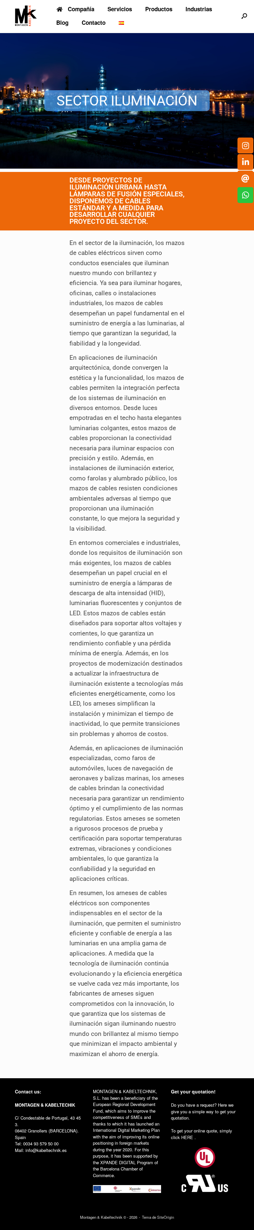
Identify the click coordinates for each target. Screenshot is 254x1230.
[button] (244, 15)
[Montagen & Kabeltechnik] (26, 15)
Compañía (81, 9)
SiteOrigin (165, 1217)
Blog (62, 22)
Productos (158, 9)
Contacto (94, 22)
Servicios (119, 9)
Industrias (199, 9)
